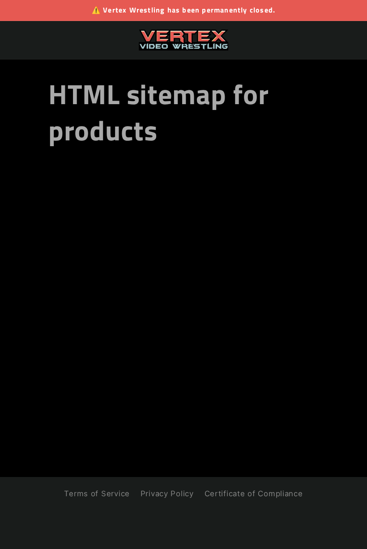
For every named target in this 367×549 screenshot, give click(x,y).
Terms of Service (97, 493)
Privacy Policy (167, 493)
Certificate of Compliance (254, 493)
